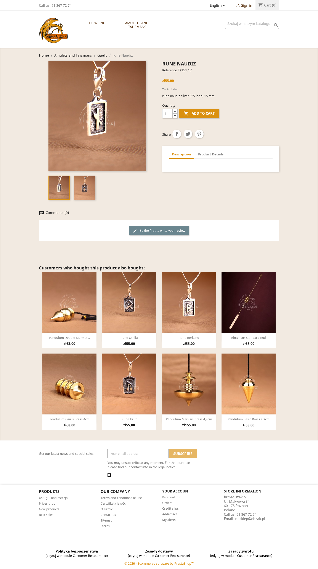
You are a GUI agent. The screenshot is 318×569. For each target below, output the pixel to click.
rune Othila (129, 338)
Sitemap (106, 520)
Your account (176, 491)
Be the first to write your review (159, 230)
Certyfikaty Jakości (114, 503)
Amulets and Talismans (137, 25)
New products (49, 509)
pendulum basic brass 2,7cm (249, 419)
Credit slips (170, 508)
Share (176, 134)
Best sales (46, 515)
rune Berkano (189, 338)
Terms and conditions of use (121, 498)
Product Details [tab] (210, 154)
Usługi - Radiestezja (53, 498)
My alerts (169, 520)
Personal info (171, 497)
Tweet (188, 134)
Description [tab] (181, 154)
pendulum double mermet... (69, 338)
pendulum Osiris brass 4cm (70, 419)
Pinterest (199, 134)
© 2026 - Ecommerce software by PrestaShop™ (159, 563)
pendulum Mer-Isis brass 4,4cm (189, 419)
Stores (105, 526)
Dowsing (97, 23)
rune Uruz (129, 419)
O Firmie (107, 509)
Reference (169, 70)
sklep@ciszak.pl (252, 518)
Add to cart (199, 113)
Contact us (108, 515)
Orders (167, 503)
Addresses (169, 514)
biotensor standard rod (248, 338)
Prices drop (47, 503)
